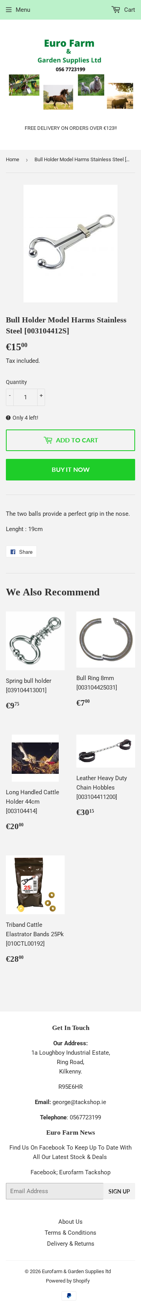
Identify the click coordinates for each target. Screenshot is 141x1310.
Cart (129, 9)
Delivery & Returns (70, 1243)
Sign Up (119, 1191)
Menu (23, 9)
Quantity (16, 382)
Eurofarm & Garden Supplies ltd (76, 1271)
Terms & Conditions (70, 1232)
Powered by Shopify (68, 1281)
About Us (70, 1221)
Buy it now (71, 469)
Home (12, 159)
